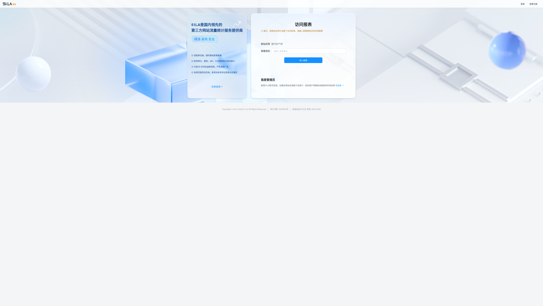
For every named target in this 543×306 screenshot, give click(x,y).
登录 (523, 3)
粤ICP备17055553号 (279, 109)
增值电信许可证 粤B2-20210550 (306, 109)
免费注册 (533, 3)
